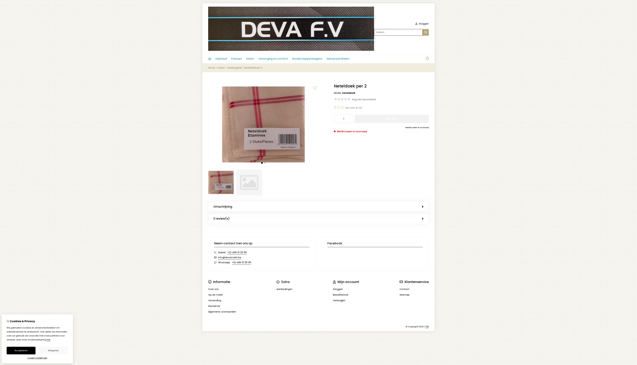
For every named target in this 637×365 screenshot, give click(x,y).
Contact (404, 289)
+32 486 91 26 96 (237, 252)
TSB (427, 326)
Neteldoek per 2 (253, 67)
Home (211, 67)
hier (48, 339)
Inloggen (338, 289)
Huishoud (221, 59)
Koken (250, 59)
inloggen (423, 23)
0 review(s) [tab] (221, 219)
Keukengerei (234, 67)
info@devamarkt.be (229, 257)
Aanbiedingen (284, 289)
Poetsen (236, 59)
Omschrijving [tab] (222, 207)
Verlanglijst (339, 300)
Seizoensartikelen (337, 59)
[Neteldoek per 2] (263, 165)
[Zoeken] (426, 32)
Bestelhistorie (340, 294)
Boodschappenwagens (307, 59)
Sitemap (404, 294)
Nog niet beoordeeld (364, 99)
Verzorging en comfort (273, 59)
